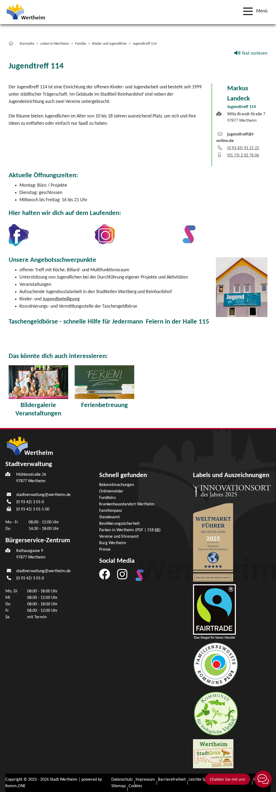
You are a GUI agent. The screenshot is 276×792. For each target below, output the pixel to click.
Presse (105, 549)
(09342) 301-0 (30, 502)
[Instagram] (122, 574)
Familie (80, 44)
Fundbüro (107, 498)
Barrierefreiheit (172, 779)
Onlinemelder (111, 491)
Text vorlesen (253, 53)
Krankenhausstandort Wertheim (126, 504)
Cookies (135, 786)
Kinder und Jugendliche (109, 44)
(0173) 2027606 (243, 155)
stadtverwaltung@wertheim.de (43, 495)
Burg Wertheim (112, 543)
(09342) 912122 (243, 148)
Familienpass (110, 511)
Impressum (145, 779)
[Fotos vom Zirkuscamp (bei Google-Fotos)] (38, 382)
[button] (253, 11)
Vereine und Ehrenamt (119, 536)
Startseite (26, 44)
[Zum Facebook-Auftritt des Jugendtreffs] (19, 235)
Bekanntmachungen (116, 485)
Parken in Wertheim (130, 530)
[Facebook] (104, 574)
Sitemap (118, 786)
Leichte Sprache (202, 779)
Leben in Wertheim (54, 44)
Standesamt (109, 517)
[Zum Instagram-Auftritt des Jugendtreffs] (105, 234)
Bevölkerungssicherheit (119, 524)
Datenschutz (122, 779)
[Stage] (189, 234)
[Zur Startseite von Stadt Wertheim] (30, 11)
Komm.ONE (15, 786)
